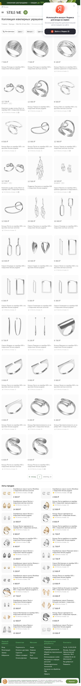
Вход (3, 647)
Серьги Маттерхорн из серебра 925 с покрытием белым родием (65, 564)
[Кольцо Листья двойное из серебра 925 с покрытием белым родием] (46, 543)
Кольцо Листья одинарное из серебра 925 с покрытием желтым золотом (25, 527)
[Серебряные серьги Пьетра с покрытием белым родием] (46, 629)
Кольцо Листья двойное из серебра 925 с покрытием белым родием (65, 539)
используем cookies (15, 680)
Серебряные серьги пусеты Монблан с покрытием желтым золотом (26, 489)
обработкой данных (50, 681)
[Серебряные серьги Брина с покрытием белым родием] (7, 629)
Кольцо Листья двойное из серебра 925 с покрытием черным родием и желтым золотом (65, 502)
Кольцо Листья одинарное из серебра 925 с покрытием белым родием (64, 514)
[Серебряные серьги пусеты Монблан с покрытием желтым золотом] (7, 493)
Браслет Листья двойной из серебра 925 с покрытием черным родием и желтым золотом (25, 588)
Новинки (33, 650)
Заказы (4, 652)
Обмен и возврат (21, 655)
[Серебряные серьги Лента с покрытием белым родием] (7, 605)
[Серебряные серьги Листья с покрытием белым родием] (7, 518)
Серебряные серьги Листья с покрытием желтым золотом (23, 502)
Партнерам (34, 658)
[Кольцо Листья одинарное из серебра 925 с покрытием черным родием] (46, 617)
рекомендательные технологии (29, 680)
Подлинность (20, 647)
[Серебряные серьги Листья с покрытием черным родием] (7, 555)
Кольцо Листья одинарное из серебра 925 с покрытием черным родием (64, 613)
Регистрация (6, 650)
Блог (31, 655)
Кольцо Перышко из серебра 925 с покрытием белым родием (25, 539)
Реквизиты (66, 664)
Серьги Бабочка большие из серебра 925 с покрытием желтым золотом (65, 588)
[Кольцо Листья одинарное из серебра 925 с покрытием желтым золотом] (7, 530)
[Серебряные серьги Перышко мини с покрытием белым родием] (46, 555)
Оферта (47, 674)
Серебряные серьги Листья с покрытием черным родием (23, 551)
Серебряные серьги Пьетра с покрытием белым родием (63, 626)
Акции (32, 647)
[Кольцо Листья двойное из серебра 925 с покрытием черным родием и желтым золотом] (46, 505)
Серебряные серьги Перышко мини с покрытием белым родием (65, 551)
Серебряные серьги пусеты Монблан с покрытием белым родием (65, 489)
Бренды (32, 652)
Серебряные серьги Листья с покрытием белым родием (23, 514)
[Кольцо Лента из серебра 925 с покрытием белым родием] (46, 580)
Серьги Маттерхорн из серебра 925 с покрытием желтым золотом (26, 613)
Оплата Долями (21, 658)
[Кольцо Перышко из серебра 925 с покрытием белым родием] (7, 543)
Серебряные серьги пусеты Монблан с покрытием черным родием (26, 576)
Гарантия (19, 652)
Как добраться (68, 661)
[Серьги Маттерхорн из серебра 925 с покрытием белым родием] (46, 567)
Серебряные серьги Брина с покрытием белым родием (23, 626)
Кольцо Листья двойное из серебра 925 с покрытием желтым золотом (65, 527)
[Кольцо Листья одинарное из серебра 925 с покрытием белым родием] (46, 518)
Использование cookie (51, 657)
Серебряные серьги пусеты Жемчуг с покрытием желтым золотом (26, 564)
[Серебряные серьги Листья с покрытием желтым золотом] (7, 505)
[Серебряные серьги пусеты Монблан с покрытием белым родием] (46, 493)
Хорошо (72, 681)
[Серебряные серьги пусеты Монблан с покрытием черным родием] (7, 580)
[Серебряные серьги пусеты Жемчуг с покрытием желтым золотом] (7, 567)
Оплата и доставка (22, 650)
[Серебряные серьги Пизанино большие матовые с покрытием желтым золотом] (46, 605)
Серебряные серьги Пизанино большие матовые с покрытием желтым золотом (63, 601)
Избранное (5, 655)
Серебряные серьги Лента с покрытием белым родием (23, 601)
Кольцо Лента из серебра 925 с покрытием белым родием (63, 576)
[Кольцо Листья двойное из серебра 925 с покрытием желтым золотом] (46, 530)
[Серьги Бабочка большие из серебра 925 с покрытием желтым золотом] (46, 592)
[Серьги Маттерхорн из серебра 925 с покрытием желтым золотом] (7, 617)
